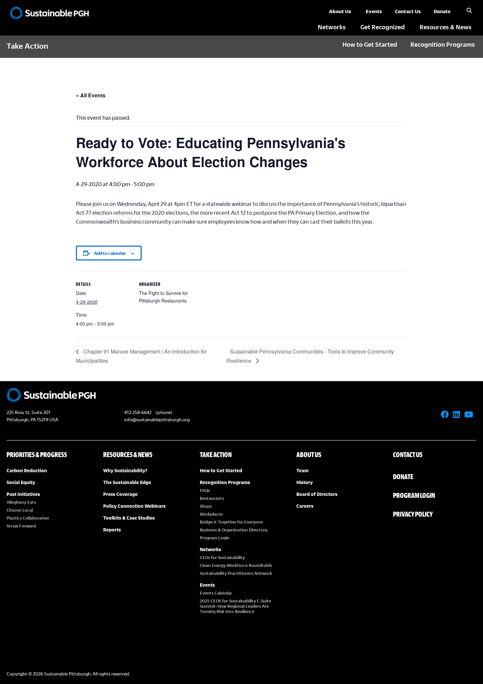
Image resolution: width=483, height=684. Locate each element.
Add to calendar (110, 253)
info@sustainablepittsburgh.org (157, 419)
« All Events (90, 95)
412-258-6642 (137, 412)
